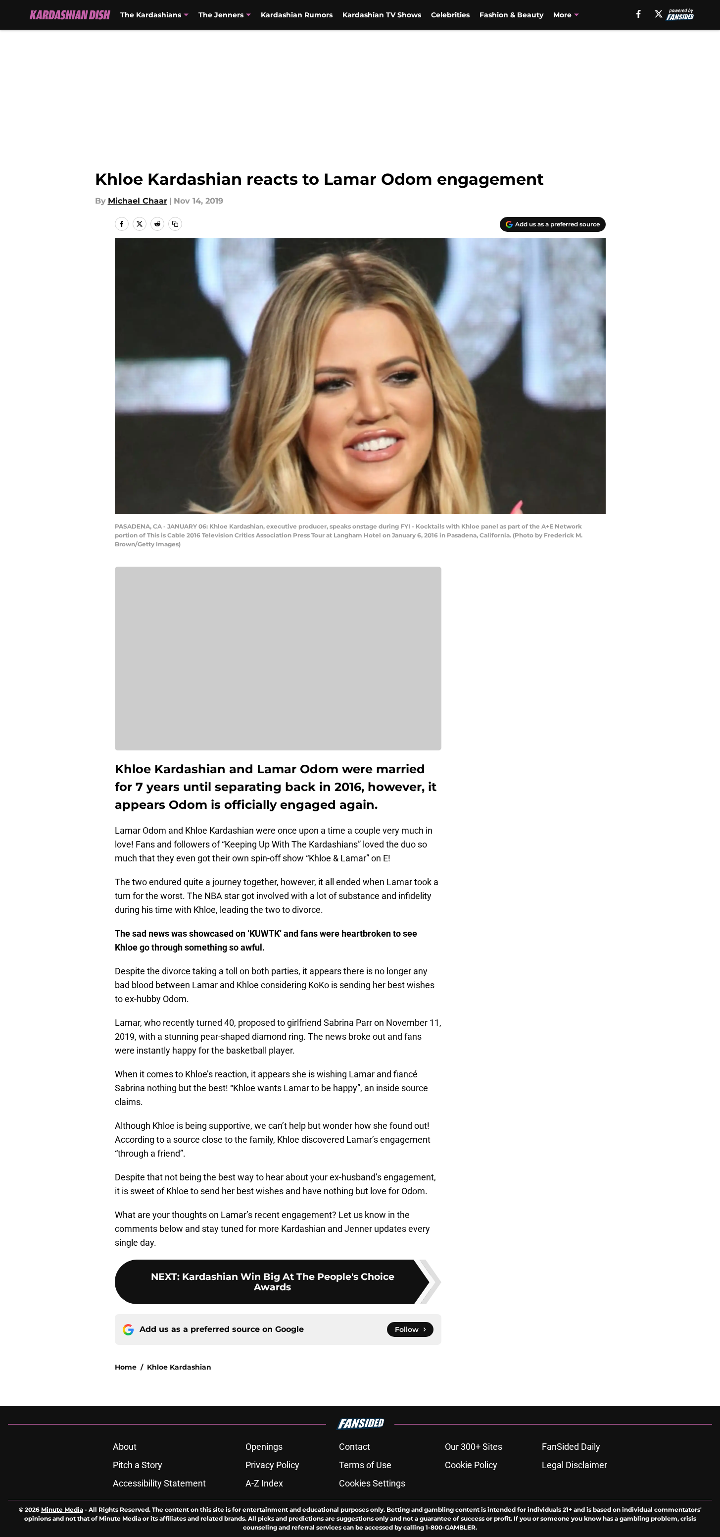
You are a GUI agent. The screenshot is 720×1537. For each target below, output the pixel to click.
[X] (659, 14)
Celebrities (450, 14)
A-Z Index (264, 1483)
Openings (264, 1446)
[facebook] (638, 14)
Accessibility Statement (159, 1483)
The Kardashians (150, 14)
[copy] (175, 224)
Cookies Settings (372, 1483)
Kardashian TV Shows (381, 14)
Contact (354, 1446)
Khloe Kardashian (179, 1367)
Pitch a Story (137, 1465)
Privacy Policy (272, 1465)
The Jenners (220, 14)
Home (126, 1367)
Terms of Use (365, 1465)
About (125, 1446)
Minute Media (62, 1509)
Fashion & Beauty (511, 14)
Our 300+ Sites (473, 1446)
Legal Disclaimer (574, 1465)
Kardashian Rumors (297, 14)
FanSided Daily (571, 1446)
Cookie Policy (471, 1465)
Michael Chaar (137, 201)
